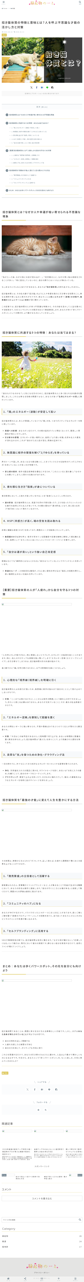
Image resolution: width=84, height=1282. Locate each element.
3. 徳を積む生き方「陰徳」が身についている (25, 135)
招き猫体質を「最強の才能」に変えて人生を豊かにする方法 (29, 170)
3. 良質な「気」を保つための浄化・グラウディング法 (28, 163)
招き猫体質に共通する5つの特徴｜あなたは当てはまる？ (29, 123)
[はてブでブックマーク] (42, 87)
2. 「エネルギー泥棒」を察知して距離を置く (25, 159)
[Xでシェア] (31, 87)
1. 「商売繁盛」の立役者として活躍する (24, 175)
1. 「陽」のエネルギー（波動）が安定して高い (25, 128)
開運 (6, 1073)
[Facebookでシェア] (36, 87)
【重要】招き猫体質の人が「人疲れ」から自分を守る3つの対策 (30, 150)
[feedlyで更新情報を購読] (38, 1110)
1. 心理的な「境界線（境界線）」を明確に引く (26, 155)
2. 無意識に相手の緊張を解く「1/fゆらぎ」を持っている (29, 132)
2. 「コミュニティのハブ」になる (21, 179)
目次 (38, 107)
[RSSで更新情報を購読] (45, 1110)
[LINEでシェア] (47, 87)
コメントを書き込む (42, 1198)
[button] (52, 87)
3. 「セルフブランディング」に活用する (23, 183)
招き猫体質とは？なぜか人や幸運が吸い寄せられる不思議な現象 (31, 115)
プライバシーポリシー (42, 1273)
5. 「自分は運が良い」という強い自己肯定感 (25, 143)
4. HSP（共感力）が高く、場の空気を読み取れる (27, 139)
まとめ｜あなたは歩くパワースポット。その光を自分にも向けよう (31, 190)
